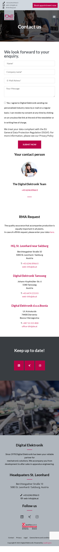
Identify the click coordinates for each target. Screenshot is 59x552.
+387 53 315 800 (30, 323)
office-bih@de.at (29, 326)
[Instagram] (40, 365)
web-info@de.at (29, 266)
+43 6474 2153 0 (30, 293)
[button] (54, 17)
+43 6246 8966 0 (30, 263)
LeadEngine (47, 543)
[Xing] (29, 365)
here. (52, 232)
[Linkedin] (19, 365)
